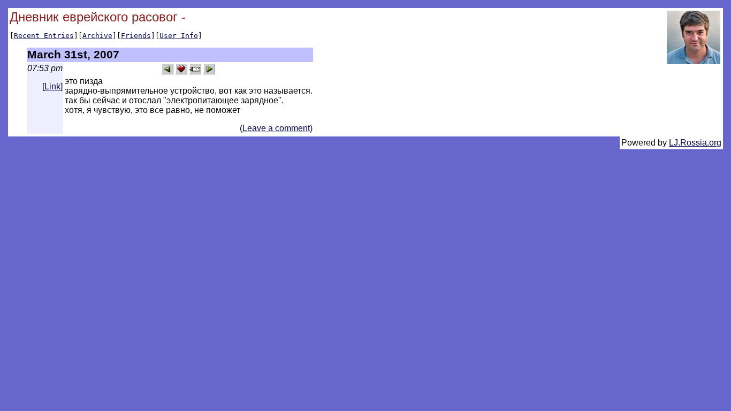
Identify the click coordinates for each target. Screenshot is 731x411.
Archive (97, 36)
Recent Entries (44, 36)
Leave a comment (276, 128)
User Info (178, 36)
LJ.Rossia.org (695, 142)
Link (52, 86)
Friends (136, 36)
